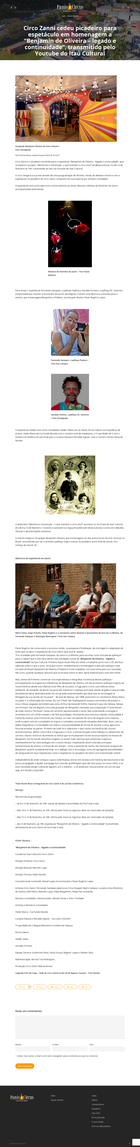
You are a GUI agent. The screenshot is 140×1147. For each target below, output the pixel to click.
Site (91, 1044)
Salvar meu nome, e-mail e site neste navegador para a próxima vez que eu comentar (58, 1056)
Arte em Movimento (101, 1126)
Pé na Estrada (98, 1117)
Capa (70, 21)
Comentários (98, 1104)
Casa (53, 1095)
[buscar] (123, 7)
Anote (94, 1100)
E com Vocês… (98, 1122)
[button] (129, 7)
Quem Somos (57, 1100)
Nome (19, 1044)
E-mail (56, 1044)
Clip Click (96, 1113)
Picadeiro (96, 1108)
